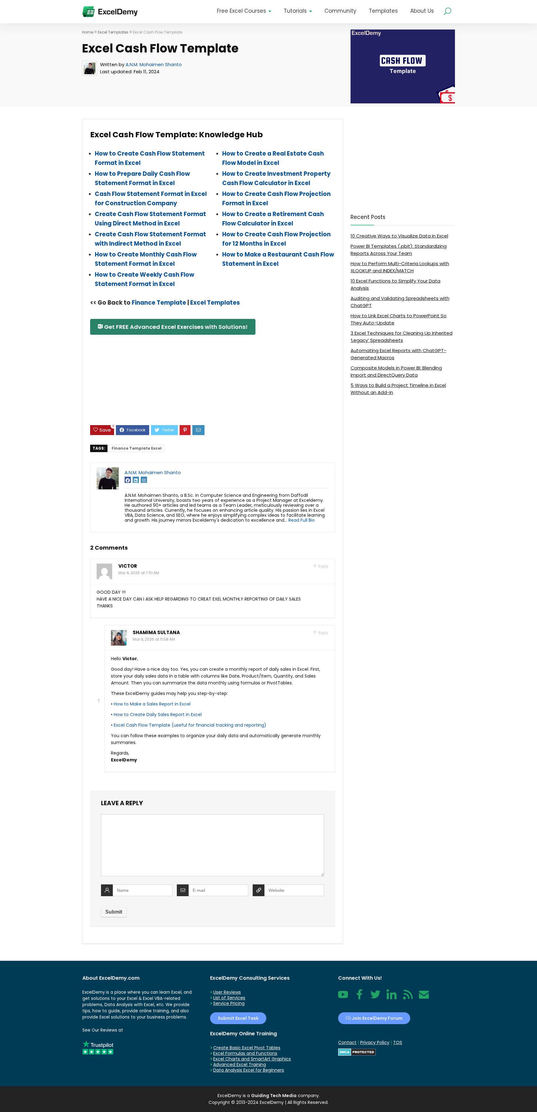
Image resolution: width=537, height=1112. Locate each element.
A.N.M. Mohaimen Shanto (154, 64)
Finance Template (159, 302)
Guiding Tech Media (273, 1095)
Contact (424, 997)
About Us (422, 11)
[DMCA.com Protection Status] (357, 1051)
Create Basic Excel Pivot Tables (246, 1048)
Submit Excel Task (238, 1018)
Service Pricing (229, 1003)
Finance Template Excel (137, 448)
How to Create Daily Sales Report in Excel (158, 714)
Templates (383, 11)
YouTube (343, 997)
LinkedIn (392, 997)
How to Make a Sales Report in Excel (152, 704)
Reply (322, 566)
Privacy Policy (374, 1042)
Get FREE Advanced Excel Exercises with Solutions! (175, 327)
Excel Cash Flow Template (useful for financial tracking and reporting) (190, 725)
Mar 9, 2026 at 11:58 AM (154, 639)
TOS (397, 1042)
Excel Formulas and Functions (245, 1053)
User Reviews (227, 992)
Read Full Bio (301, 520)
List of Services (229, 998)
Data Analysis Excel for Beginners (248, 1070)
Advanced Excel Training (239, 1064)
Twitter (375, 997)
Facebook (359, 997)
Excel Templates (113, 32)
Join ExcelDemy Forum (376, 1018)
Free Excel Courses (241, 11)
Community (340, 11)
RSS (406, 997)
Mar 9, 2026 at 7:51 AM (138, 572)
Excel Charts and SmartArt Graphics (252, 1059)
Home (87, 32)
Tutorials (295, 11)
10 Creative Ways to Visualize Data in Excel (399, 236)
